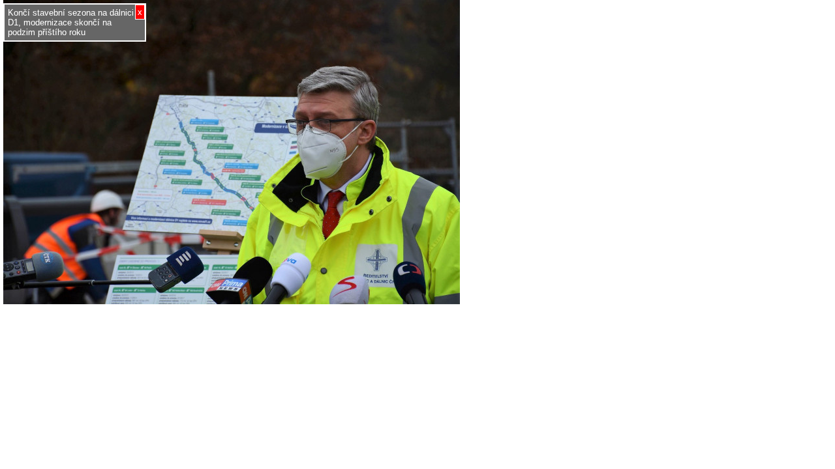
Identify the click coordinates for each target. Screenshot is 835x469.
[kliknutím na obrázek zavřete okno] (231, 301)
